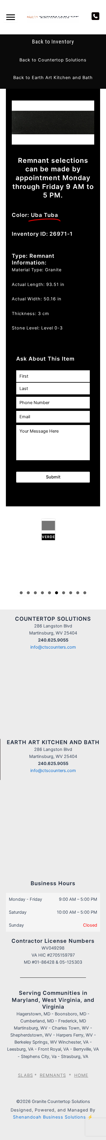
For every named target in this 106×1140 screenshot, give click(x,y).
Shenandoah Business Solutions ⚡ (53, 1117)
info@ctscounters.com (53, 647)
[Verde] (27, 529)
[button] (53, 60)
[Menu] (10, 17)
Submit (53, 477)
